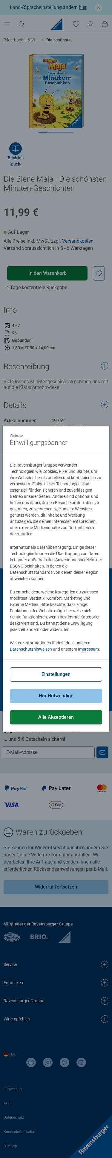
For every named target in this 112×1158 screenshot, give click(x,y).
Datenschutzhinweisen (31, 649)
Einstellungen (56, 674)
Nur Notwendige (56, 696)
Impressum (88, 649)
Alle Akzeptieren (56, 717)
